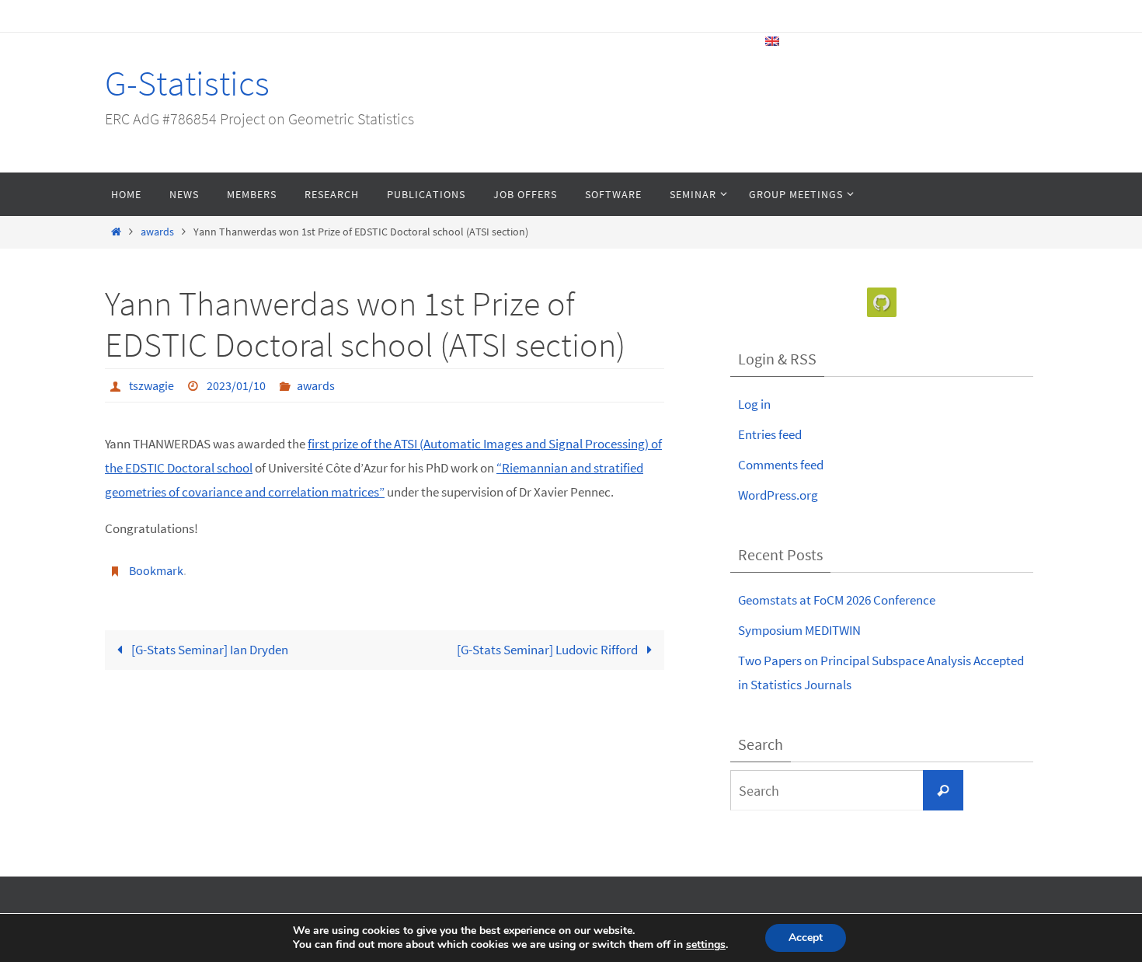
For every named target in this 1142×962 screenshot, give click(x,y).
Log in (754, 404)
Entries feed (770, 434)
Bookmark (156, 570)
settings (706, 945)
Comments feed (780, 464)
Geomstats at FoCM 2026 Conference (836, 599)
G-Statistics (187, 83)
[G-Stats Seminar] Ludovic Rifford (548, 649)
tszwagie (151, 385)
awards (157, 232)
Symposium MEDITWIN (799, 630)
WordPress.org (778, 495)
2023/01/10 (236, 385)
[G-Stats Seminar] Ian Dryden (208, 649)
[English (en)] (773, 41)
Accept (806, 937)
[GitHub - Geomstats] (882, 303)
